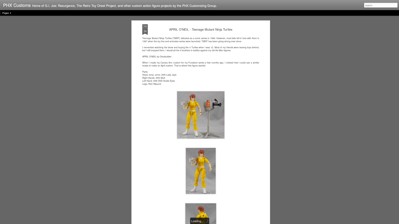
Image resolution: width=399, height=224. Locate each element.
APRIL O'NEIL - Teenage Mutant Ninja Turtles (200, 29)
